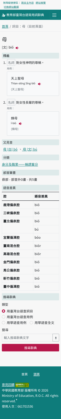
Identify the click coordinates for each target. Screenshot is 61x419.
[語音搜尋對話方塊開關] (56, 337)
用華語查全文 (44, 322)
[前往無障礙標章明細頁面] (22, 384)
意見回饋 (8, 384)
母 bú (29, 149)
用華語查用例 (16, 322)
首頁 (5, 26)
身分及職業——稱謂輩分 (20, 164)
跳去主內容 (27, 3)
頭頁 (36, 374)
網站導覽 (41, 3)
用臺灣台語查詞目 (20, 311)
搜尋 (5, 329)
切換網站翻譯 (11, 7)
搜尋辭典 (30, 347)
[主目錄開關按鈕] (54, 15)
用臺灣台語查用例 (20, 316)
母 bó (10, 149)
